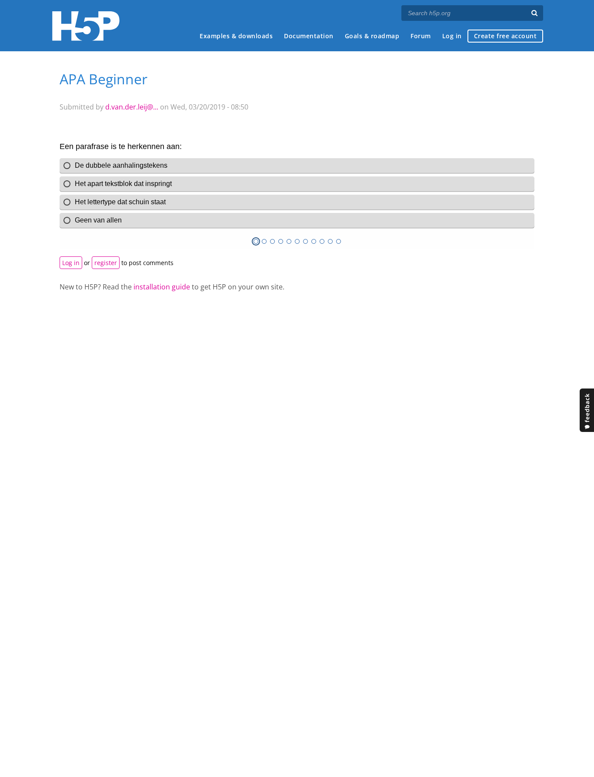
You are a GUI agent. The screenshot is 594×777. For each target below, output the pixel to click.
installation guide (161, 287)
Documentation (309, 36)
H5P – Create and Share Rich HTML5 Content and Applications (86, 26)
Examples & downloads (236, 36)
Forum (420, 36)
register (105, 263)
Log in (452, 36)
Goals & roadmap (372, 36)
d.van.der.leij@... (131, 107)
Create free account (505, 36)
